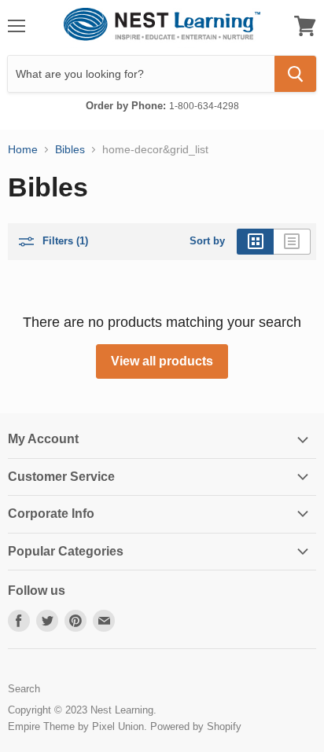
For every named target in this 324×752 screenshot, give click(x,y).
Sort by (207, 241)
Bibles (70, 149)
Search (24, 689)
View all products (162, 361)
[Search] (295, 74)
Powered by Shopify (195, 726)
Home (23, 149)
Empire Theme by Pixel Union (76, 726)
